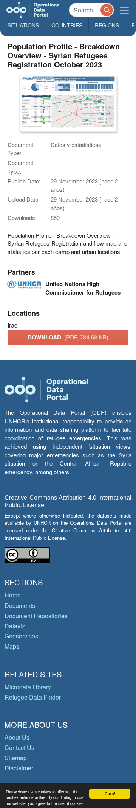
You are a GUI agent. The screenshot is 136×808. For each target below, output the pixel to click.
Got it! (110, 793)
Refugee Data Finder (33, 697)
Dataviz (15, 626)
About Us (17, 737)
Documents (20, 605)
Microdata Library (28, 687)
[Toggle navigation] (124, 10)
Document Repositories (36, 615)
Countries (66, 25)
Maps (12, 646)
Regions (107, 25)
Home (13, 595)
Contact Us (19, 747)
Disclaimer (19, 768)
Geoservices (21, 636)
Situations (23, 25)
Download (68, 337)
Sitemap (16, 757)
